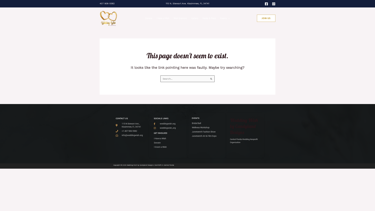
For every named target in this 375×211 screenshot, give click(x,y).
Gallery (194, 18)
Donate (148, 18)
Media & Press (209, 18)
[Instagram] (273, 4)
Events (223, 18)
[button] (228, 18)
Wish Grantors (180, 18)
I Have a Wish (163, 18)
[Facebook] (266, 4)
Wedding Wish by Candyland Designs (244, 126)
